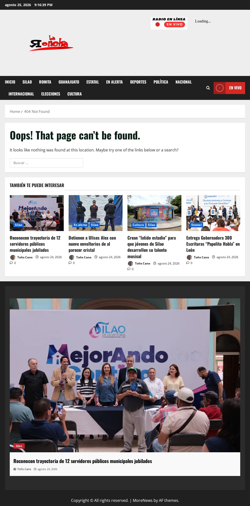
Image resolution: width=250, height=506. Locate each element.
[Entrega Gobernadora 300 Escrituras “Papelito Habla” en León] (213, 213)
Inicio (10, 82)
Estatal (92, 82)
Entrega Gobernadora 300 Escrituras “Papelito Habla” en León (213, 243)
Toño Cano (24, 257)
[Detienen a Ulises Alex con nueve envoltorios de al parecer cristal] (96, 213)
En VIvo (235, 88)
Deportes (138, 82)
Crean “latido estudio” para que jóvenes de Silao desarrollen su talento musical (151, 246)
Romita (45, 82)
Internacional (21, 94)
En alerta (114, 82)
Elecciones (50, 94)
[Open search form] (208, 88)
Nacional (184, 82)
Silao (27, 82)
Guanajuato (69, 82)
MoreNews (143, 500)
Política (161, 82)
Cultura (74, 94)
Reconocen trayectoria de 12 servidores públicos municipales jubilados (35, 243)
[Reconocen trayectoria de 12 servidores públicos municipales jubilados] (37, 213)
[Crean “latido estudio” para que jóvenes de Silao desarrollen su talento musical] (154, 213)
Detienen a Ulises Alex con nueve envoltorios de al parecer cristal (92, 243)
